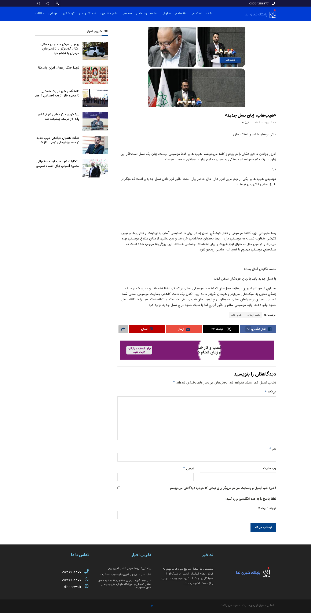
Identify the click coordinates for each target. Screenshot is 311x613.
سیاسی (127, 13)
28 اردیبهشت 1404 (265, 122)
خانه (209, 13)
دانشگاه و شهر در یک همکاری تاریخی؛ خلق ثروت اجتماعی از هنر (57, 93)
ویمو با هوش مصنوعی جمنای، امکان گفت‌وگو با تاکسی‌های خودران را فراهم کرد (59, 49)
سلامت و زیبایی (146, 13)
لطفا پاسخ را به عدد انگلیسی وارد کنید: (251, 498)
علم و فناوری (108, 13)
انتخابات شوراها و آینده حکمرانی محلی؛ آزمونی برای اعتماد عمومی (57, 163)
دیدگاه (270, 392)
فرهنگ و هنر (87, 13)
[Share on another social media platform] (123, 329)
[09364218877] (86, 571)
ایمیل (188, 468)
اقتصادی (180, 13)
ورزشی (52, 13)
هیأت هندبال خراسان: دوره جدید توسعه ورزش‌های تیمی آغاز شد (57, 140)
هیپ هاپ (236, 315)
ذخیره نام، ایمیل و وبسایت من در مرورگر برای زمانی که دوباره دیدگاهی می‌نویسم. (222, 488)
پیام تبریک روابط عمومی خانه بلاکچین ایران (129, 568)
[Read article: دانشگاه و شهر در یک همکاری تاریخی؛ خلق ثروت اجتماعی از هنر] (95, 98)
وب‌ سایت (269, 468)
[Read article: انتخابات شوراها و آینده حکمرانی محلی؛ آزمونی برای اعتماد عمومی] (95, 168)
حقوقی (166, 13)
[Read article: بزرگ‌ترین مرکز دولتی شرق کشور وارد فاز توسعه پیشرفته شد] (95, 121)
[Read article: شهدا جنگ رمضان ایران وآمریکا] (95, 75)
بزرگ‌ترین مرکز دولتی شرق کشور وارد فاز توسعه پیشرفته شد (58, 116)
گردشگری (68, 13)
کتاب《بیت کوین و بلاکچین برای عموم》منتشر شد (125, 574)
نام (272, 449)
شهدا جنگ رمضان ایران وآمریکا (58, 67)
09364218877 (71, 572)
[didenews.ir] (86, 586)
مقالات (39, 13)
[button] (57, 3)
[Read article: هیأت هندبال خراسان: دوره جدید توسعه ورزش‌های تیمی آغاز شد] (95, 145)
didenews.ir (72, 587)
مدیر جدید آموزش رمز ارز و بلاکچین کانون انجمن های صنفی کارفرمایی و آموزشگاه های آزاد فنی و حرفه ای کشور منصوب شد (124, 584)
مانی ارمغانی (253, 315)
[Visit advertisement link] (196, 350)
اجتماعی (196, 13)
